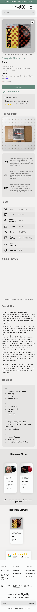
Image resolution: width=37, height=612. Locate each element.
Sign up (31, 603)
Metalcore (10, 68)
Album (20, 227)
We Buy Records (30, 570)
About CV (16, 575)
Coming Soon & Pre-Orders (5, 575)
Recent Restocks (4, 573)
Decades (25, 481)
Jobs (27, 575)
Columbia (21, 215)
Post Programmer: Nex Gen (10, 481)
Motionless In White (25, 478)
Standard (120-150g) (25, 238)
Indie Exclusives (4, 578)
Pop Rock (27, 68)
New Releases (5, 570)
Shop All (3, 579)
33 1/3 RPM (22, 232)
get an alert (18, 87)
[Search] (33, 12)
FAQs (14, 576)
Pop (13, 66)
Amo (13, 536)
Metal (9, 66)
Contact (28, 572)
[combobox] (17, 13)
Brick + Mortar (30, 573)
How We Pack (17, 573)
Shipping (16, 570)
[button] (5, 7)
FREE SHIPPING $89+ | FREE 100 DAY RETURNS (18, 1)
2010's (20, 221)
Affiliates (29, 576)
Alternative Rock (19, 68)
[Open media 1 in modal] (32, 22)
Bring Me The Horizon (14, 58)
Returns (16, 572)
